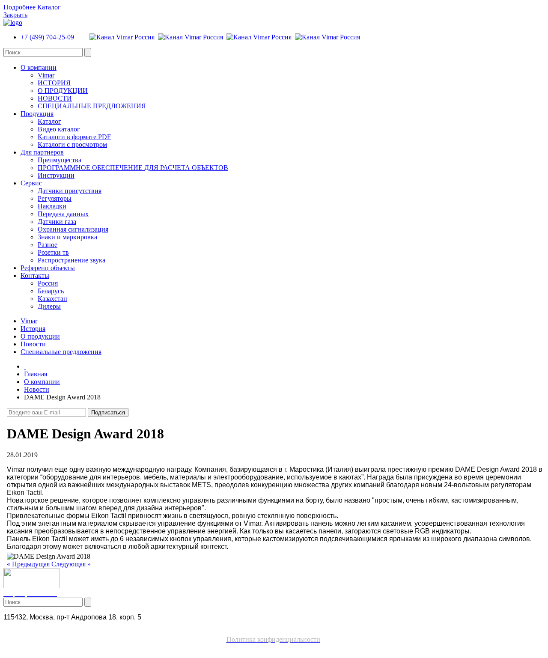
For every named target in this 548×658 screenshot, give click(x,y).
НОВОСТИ (55, 98)
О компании (39, 67)
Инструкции (56, 175)
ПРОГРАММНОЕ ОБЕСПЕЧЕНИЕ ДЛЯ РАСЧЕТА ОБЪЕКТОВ (133, 167)
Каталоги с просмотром (72, 144)
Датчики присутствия (69, 190)
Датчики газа (57, 221)
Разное (47, 244)
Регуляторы (54, 198)
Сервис (31, 183)
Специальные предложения (61, 351)
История (33, 328)
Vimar (46, 75)
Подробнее (19, 7)
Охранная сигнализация (73, 229)
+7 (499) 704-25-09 (47, 37)
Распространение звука (71, 260)
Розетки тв (53, 252)
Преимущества (59, 160)
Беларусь (51, 291)
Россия (48, 283)
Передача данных (63, 213)
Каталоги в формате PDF (74, 136)
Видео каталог (59, 129)
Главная (35, 374)
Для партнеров (42, 152)
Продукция (37, 113)
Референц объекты (48, 267)
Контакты (35, 275)
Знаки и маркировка (67, 237)
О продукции (40, 336)
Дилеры (49, 306)
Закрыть (15, 14)
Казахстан (52, 298)
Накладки (52, 206)
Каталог (49, 7)
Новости (33, 344)
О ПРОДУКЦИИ (63, 90)
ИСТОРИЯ (54, 82)
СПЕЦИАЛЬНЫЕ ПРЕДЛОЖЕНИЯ (92, 106)
